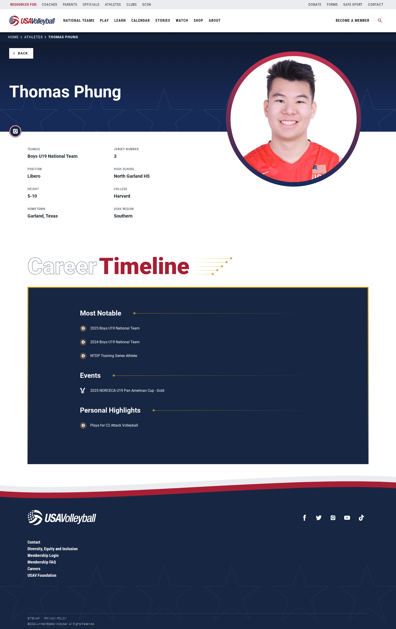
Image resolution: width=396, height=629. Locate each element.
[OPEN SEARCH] (380, 20)
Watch (182, 20)
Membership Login (43, 555)
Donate (314, 5)
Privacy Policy (55, 618)
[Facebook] (305, 518)
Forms (332, 5)
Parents (70, 5)
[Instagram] (333, 518)
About (215, 20)
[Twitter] (319, 518)
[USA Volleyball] (32, 21)
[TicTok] (361, 518)
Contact (375, 5)
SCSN (146, 5)
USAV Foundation (42, 575)
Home (13, 37)
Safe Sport (353, 5)
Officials (91, 5)
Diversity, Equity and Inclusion (53, 548)
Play (104, 20)
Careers (34, 568)
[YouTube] (347, 518)
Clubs (131, 5)
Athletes (113, 5)
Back (23, 53)
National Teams (78, 20)
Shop (198, 20)
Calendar (140, 20)
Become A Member (352, 20)
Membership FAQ (42, 562)
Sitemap (34, 618)
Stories (162, 20)
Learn (120, 20)
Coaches (49, 5)
